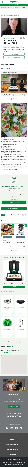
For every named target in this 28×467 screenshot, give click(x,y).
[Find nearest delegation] (2, 2)
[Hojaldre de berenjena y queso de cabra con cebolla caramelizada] (7, 230)
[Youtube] (11, 427)
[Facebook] (7, 427)
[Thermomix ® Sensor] (21, 322)
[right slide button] (25, 251)
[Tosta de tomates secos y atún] (20, 230)
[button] (26, 2)
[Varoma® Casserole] (21, 300)
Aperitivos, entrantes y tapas (8, 237)
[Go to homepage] (14, 2)
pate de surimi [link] (24, 7)
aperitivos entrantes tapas (15, 7)
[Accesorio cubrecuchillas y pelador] (7, 300)
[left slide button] (2, 251)
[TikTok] (20, 427)
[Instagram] (16, 427)
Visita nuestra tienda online (13, 4)
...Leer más (21, 51)
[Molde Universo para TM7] (7, 322)
